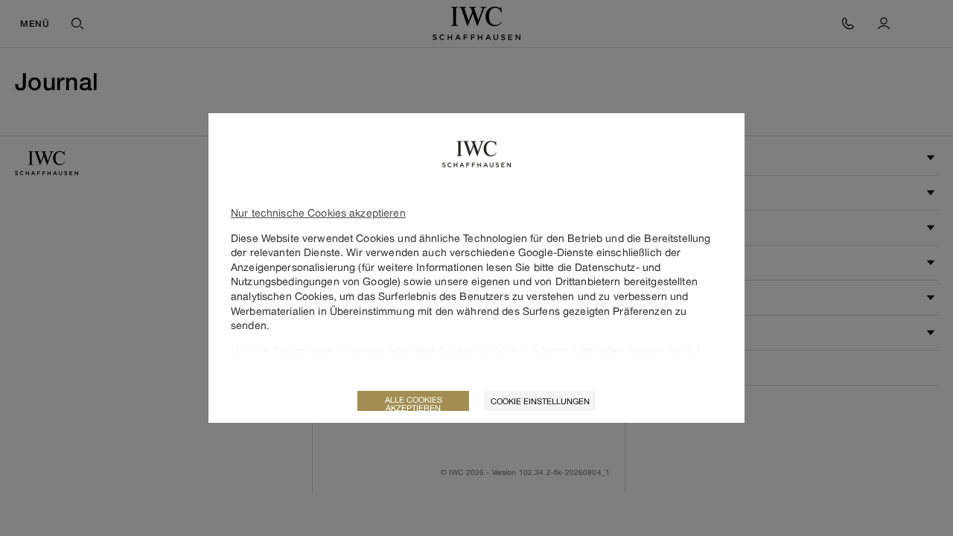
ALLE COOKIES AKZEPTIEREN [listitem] (413, 403)
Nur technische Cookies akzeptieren (318, 212)
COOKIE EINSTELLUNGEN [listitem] (540, 401)
